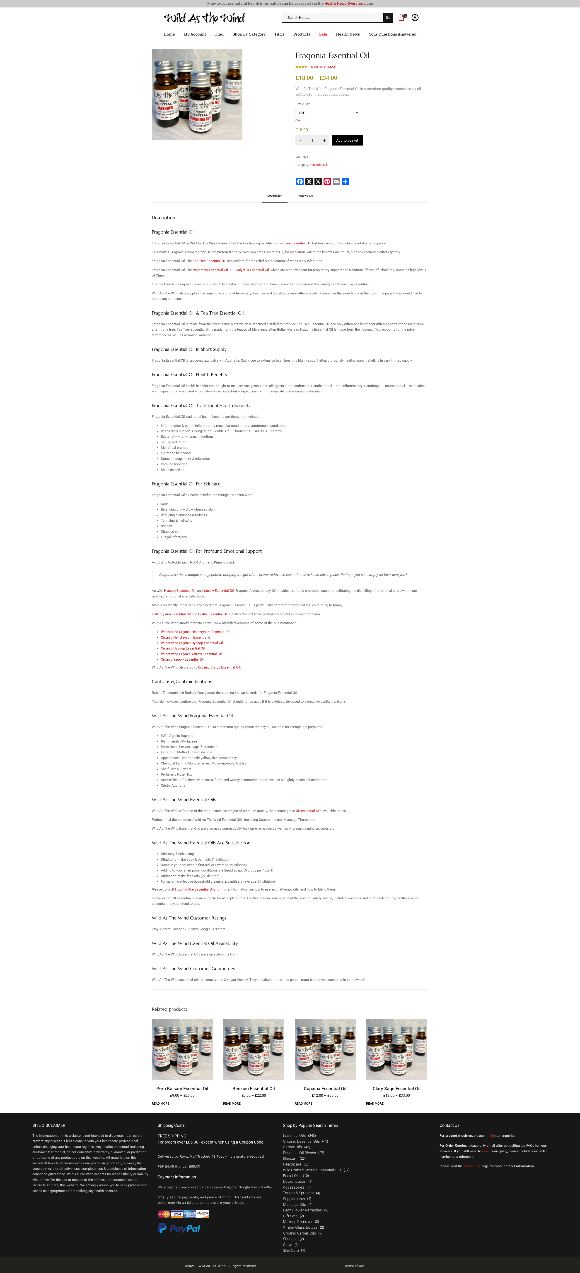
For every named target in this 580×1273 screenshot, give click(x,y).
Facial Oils (292, 1176)
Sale (323, 34)
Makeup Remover (298, 1222)
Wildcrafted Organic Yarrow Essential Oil (191, 654)
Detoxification (294, 1181)
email (489, 1136)
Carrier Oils (292, 1147)
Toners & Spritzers (298, 1193)
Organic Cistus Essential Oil (219, 667)
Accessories (293, 1187)
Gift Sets (290, 1216)
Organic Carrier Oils (299, 1233)
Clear (298, 120)
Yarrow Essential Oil (218, 591)
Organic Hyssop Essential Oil (183, 648)
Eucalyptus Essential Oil (250, 270)
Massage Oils (294, 1204)
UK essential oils (308, 811)
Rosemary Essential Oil (210, 270)
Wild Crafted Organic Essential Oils (312, 1170)
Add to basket (347, 140)
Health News (348, 34)
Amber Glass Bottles (300, 1227)
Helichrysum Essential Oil (171, 614)
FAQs (279, 34)
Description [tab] (274, 195)
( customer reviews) (323, 66)
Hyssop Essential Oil (180, 591)
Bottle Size (302, 104)
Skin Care (291, 1250)
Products (301, 34)
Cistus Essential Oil (213, 614)
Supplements (294, 1199)
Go (388, 17)
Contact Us (472, 1166)
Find (219, 34)
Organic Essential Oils (301, 1141)
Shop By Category (249, 34)
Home (169, 34)
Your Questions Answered (392, 34)
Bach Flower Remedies (302, 1210)
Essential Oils (319, 165)
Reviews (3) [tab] (305, 195)
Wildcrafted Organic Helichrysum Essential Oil (195, 632)
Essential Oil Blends (299, 1153)
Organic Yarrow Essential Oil (182, 659)
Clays (287, 1245)
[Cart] (401, 18)
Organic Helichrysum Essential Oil (186, 637)
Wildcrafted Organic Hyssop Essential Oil (192, 643)
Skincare (290, 1158)
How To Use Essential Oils (195, 889)
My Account (195, 34)
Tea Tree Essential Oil (294, 243)
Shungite (290, 1239)
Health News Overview (343, 3)
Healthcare (292, 1164)
